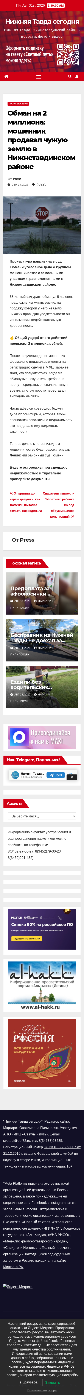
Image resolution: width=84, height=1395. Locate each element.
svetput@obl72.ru (16, 1140)
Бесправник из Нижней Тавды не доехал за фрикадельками (41, 640)
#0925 (41, 184)
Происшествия (18, 104)
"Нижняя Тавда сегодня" (23, 1121)
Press (17, 179)
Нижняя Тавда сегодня (42, 21)
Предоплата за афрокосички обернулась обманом (38, 593)
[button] (70, 76)
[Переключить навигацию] (39, 77)
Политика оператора (42, 1390)
